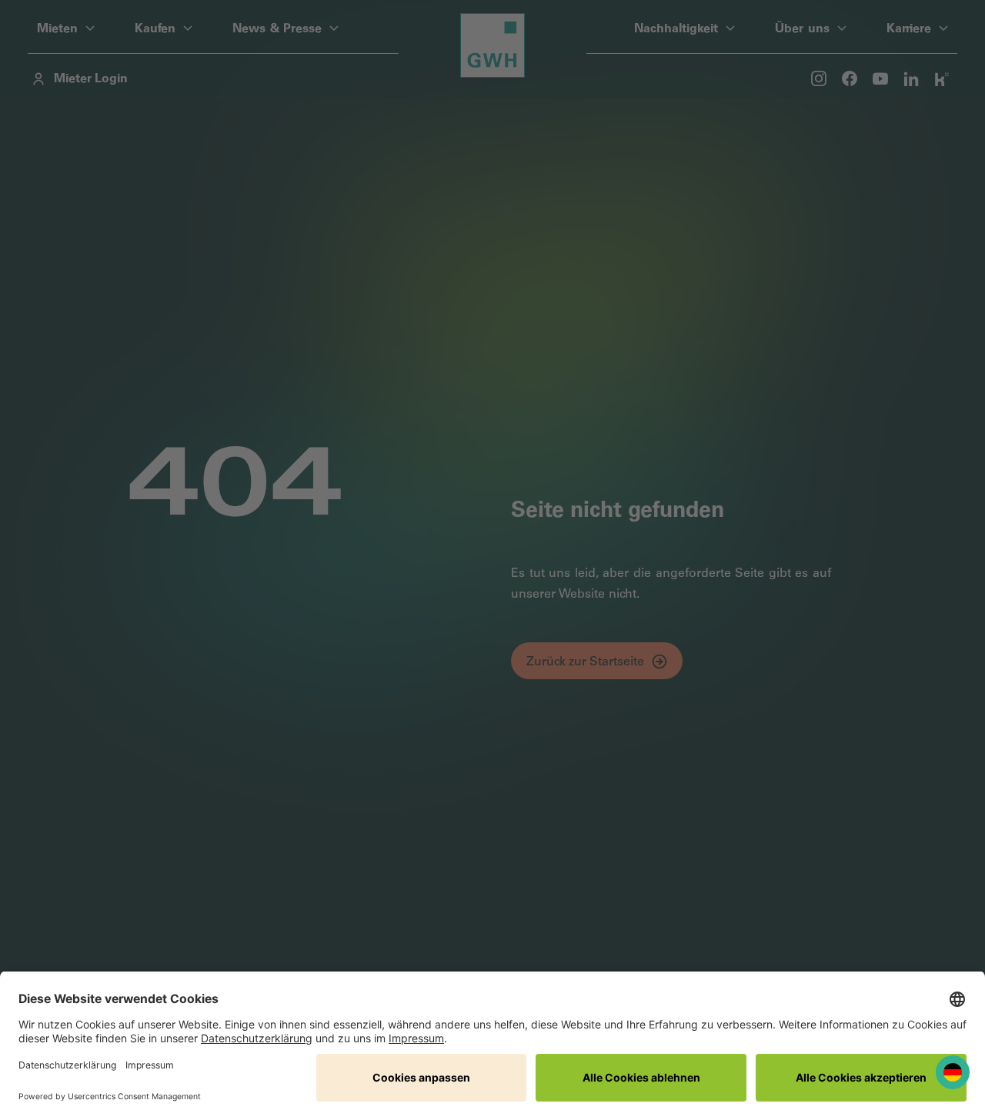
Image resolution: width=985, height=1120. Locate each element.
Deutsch (953, 1072)
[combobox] (953, 1072)
